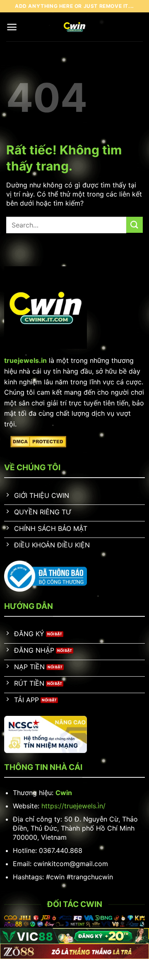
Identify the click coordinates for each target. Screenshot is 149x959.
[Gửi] (134, 225)
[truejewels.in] (74, 26)
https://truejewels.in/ (73, 806)
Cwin (63, 793)
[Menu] (11, 27)
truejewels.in (25, 360)
